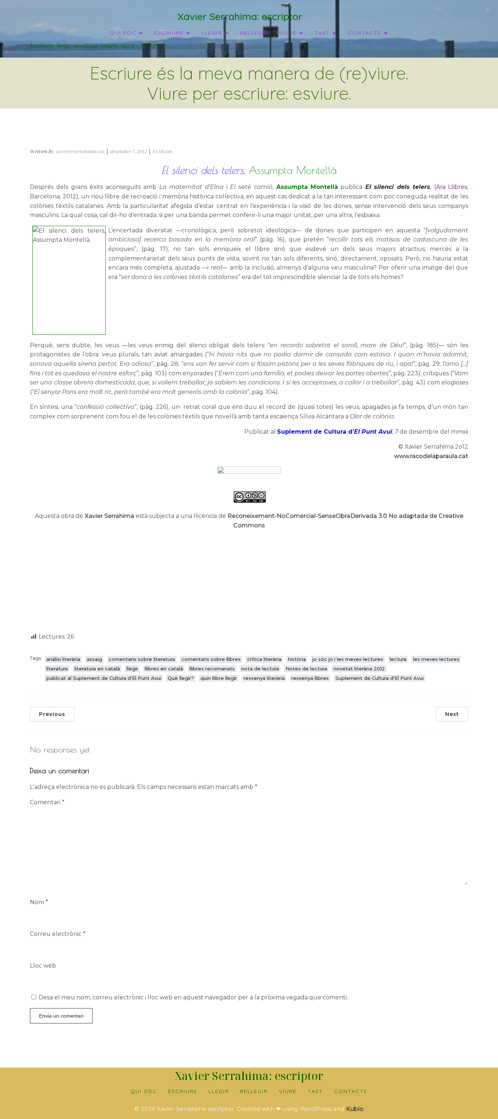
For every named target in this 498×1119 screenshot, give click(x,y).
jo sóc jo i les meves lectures (347, 659)
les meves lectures (436, 659)
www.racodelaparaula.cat (431, 456)
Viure (288, 1091)
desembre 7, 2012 (128, 151)
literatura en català (97, 668)
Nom (39, 902)
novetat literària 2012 (359, 668)
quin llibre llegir (219, 678)
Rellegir (254, 33)
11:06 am (162, 151)
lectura (398, 659)
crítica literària (264, 659)
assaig (94, 659)
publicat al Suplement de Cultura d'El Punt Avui (103, 678)
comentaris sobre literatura (142, 659)
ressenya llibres (310, 678)
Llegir (219, 1091)
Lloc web (43, 965)
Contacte (350, 1091)
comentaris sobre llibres (211, 659)
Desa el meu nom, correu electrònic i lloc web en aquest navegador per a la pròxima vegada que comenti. (193, 997)
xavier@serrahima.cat (80, 151)
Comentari (47, 802)
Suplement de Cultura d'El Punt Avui (379, 678)
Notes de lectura (306, 668)
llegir (132, 668)
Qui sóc (144, 1091)
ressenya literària (264, 678)
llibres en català (164, 668)
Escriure (183, 1091)
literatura (57, 668)
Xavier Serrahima (109, 515)
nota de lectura (260, 668)
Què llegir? (181, 678)
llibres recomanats (212, 668)
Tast (315, 1091)
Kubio (354, 1109)
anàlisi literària (63, 659)
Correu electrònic (58, 933)
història (297, 659)
